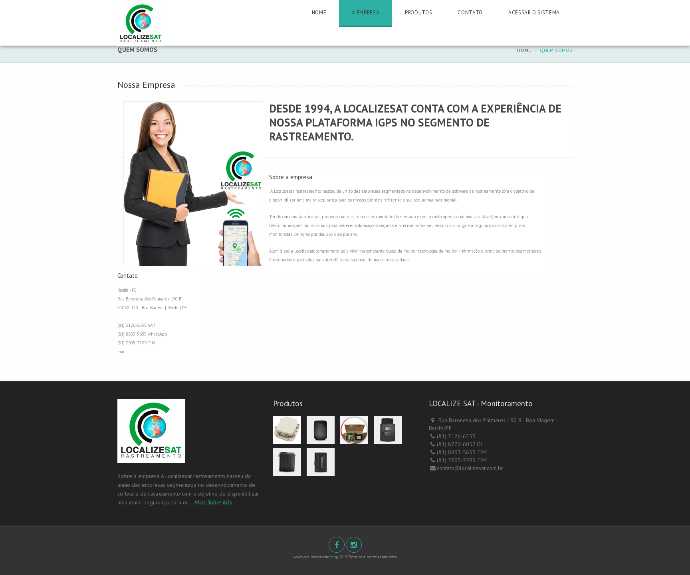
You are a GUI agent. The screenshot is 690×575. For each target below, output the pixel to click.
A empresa (365, 12)
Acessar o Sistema (534, 12)
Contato (470, 12)
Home (319, 12)
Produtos (418, 12)
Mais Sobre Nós (213, 502)
